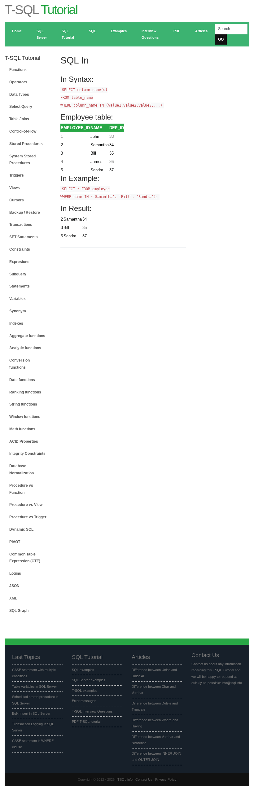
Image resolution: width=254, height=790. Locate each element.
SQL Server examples (88, 680)
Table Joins (19, 119)
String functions (23, 404)
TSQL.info (125, 779)
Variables (17, 298)
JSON (14, 586)
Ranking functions (25, 392)
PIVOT (14, 542)
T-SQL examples (84, 690)
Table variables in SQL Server (34, 686)
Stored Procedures (26, 144)
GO (221, 39)
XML (13, 598)
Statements (19, 286)
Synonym (17, 311)
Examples (119, 31)
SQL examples (83, 670)
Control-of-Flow (22, 131)
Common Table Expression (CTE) (24, 558)
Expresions (19, 262)
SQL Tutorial (68, 34)
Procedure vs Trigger (27, 517)
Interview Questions (150, 34)
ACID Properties (23, 441)
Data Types (19, 94)
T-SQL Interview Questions (92, 711)
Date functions (22, 380)
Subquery (17, 274)
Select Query (20, 106)
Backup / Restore (24, 212)
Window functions (24, 417)
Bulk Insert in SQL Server (31, 713)
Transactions (20, 224)
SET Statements (23, 237)
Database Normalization (21, 469)
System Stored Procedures (22, 159)
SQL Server (42, 34)
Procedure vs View (25, 505)
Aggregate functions (27, 336)
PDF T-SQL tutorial (86, 721)
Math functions (22, 429)
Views (14, 188)
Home (17, 31)
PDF (176, 31)
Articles (201, 31)
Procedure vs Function (21, 489)
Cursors (16, 200)
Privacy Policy (166, 779)
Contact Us (143, 779)
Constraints (19, 249)
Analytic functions (25, 348)
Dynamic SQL (21, 529)
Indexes (16, 323)
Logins (15, 573)
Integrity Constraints (27, 453)
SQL (92, 31)
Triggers (16, 175)
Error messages (84, 701)
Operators (18, 82)
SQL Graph (18, 610)
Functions (18, 70)
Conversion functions (19, 364)
